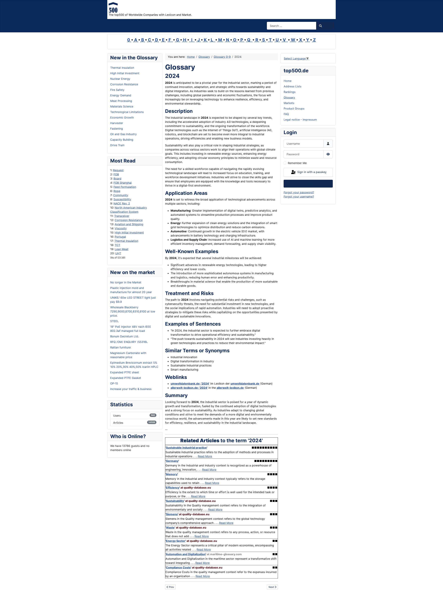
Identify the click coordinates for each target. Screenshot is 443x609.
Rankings (289, 92)
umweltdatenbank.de (244, 383)
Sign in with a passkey (311, 172)
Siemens (172, 514)
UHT (118, 253)
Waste (170, 527)
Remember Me (297, 163)
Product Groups (294, 108)
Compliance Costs (178, 567)
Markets (289, 103)
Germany (172, 461)
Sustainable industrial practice (186, 447)
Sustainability (175, 501)
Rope (117, 191)
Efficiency (172, 487)
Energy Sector (175, 541)
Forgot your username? (299, 196)
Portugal (120, 236)
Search (326, 26)
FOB (116, 174)
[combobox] (291, 26)
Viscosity (121, 228)
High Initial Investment (129, 232)
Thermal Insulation (126, 241)
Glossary (289, 97)
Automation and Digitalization (186, 554)
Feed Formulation (125, 187)
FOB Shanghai (123, 182)
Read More (205, 456)
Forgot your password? (299, 192)
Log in (308, 183)
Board (117, 178)
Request (118, 170)
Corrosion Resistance (129, 220)
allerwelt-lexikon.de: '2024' (189, 387)
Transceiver (121, 216)
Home (287, 81)
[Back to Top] (437, 602)
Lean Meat (121, 249)
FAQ (286, 114)
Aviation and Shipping (129, 224)
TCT (117, 245)
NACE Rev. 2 (122, 203)
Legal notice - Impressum (300, 119)
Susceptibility (122, 199)
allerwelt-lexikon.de (230, 387)
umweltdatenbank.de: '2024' (190, 383)
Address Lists (292, 86)
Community (120, 195)
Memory (171, 474)
